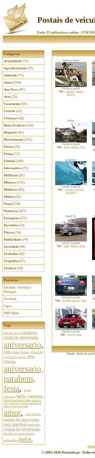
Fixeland (10, 299)
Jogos (8, 306)
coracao (34, 396)
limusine (78, 189)
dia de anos (12, 333)
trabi (66, 245)
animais (22, 357)
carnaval (14, 403)
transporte (70, 192)
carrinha (70, 91)
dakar (66, 146)
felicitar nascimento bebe (17, 400)
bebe (25, 439)
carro (81, 245)
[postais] (16, 33)
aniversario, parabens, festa (23, 378)
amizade (34, 425)
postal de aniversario (21, 337)
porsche (66, 300)
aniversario (22, 344)
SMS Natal (11, 313)
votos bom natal (18, 406)
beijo (21, 396)
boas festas (20, 352)
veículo (70, 94)
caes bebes (32, 414)
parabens (28, 332)
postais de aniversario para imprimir (21, 422)
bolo (7, 352)
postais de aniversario (21, 429)
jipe (82, 146)
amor (12, 412)
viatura (79, 91)
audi (79, 334)
